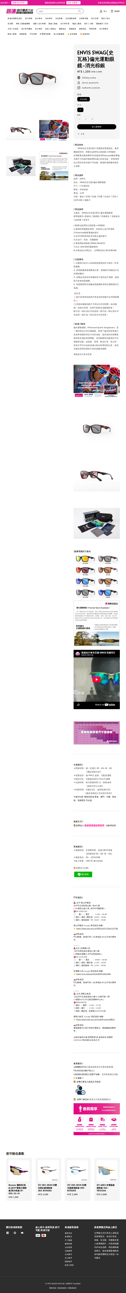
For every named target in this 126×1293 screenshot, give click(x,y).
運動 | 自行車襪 (39, 23)
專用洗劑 (92, 29)
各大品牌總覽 (59, 34)
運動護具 (72, 29)
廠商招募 (68, 1243)
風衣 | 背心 (105, 18)
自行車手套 (64, 23)
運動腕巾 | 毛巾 (102, 23)
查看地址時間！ (10, 2)
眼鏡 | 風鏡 (53, 23)
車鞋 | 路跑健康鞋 (23, 23)
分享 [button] (82, 134)
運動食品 (62, 29)
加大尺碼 (94, 18)
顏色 (79, 94)
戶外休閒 (33, 34)
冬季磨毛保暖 (45, 34)
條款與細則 (62, 1288)
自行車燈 (38, 29)
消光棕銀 (83, 99)
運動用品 (82, 29)
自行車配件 (103, 29)
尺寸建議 (68, 1240)
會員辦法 (68, 1236)
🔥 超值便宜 (85, 34)
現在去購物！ (65, 2)
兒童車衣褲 (83, 18)
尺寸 (79, 105)
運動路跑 (23, 34)
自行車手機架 (26, 29)
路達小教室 (69, 1265)
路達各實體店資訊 (15, 18)
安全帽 (10, 23)
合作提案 (68, 1247)
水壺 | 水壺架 (13, 29)
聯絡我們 (68, 1261)
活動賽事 (68, 1251)
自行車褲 (28, 18)
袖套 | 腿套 (76, 23)
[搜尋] (79, 11)
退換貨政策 (72, 1288)
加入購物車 (97, 126)
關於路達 (52, 1288)
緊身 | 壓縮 (12, 34)
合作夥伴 (68, 1254)
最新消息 (68, 1233)
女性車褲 (59, 18)
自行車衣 (38, 18)
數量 (79, 115)
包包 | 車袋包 (50, 29)
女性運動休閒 (70, 18)
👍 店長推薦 (72, 34)
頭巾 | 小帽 (88, 23)
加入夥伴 (68, 1258)
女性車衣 (48, 18)
